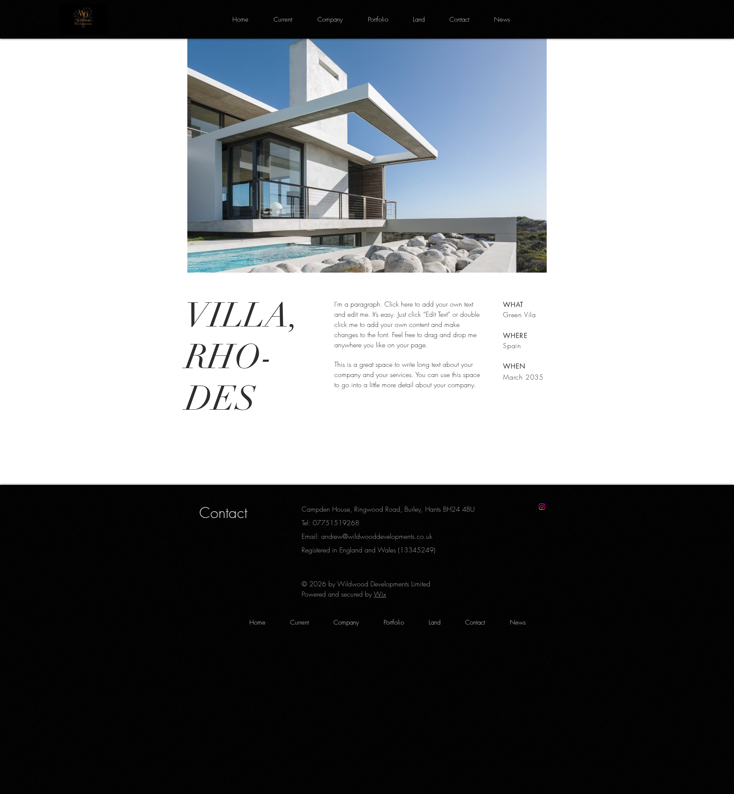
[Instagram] (542, 506)
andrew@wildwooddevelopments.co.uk (376, 536)
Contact (223, 513)
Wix (380, 594)
